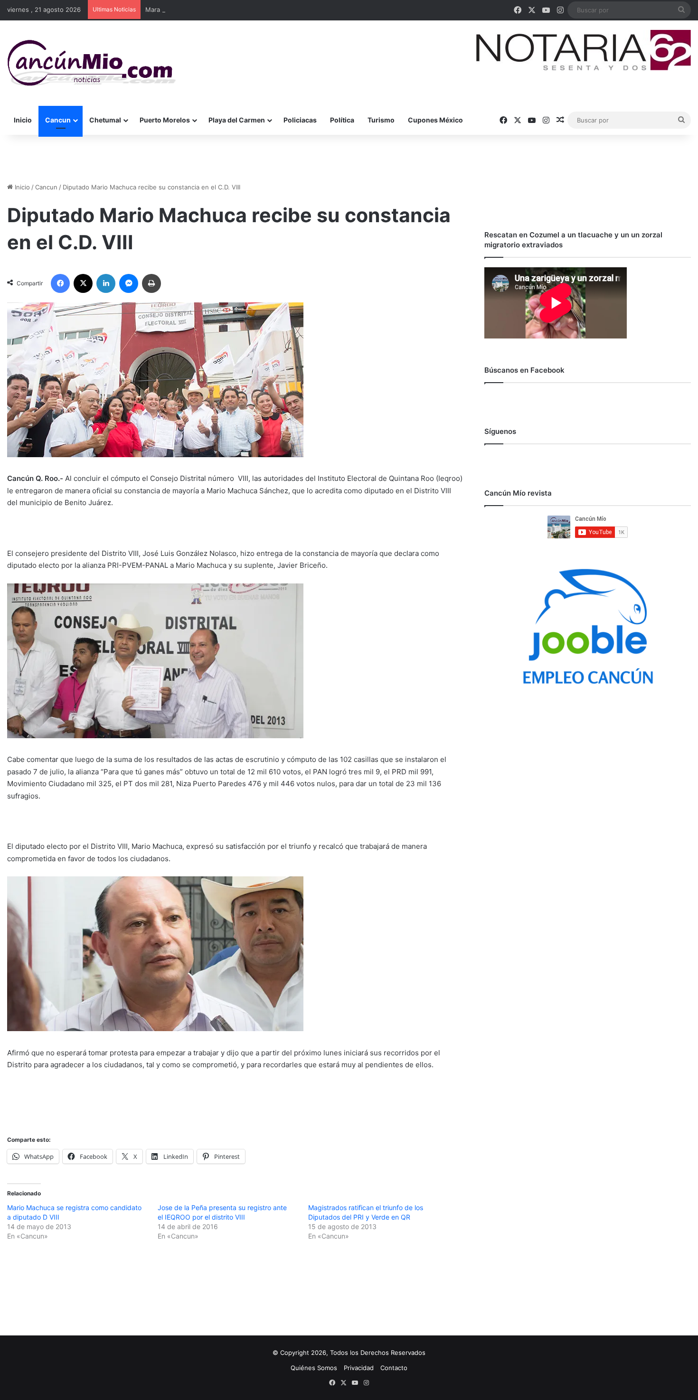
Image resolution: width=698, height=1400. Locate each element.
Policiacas (300, 120)
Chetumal (105, 120)
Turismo (381, 120)
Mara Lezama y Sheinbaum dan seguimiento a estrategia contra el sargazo (255, 9)
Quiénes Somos (314, 1368)
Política (342, 120)
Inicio (23, 120)
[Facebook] (60, 283)
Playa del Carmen (236, 120)
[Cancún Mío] (91, 63)
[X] (83, 283)
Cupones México (435, 120)
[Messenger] (128, 283)
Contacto (393, 1368)
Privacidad (359, 1368)
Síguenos (500, 431)
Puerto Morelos (165, 120)
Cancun (58, 120)
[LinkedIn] (105, 283)
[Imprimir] (151, 283)
